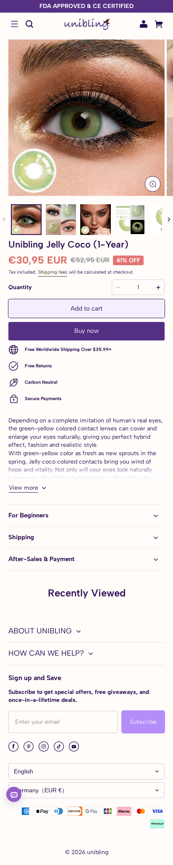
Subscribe (143, 721)
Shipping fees (52, 272)
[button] (14, 24)
